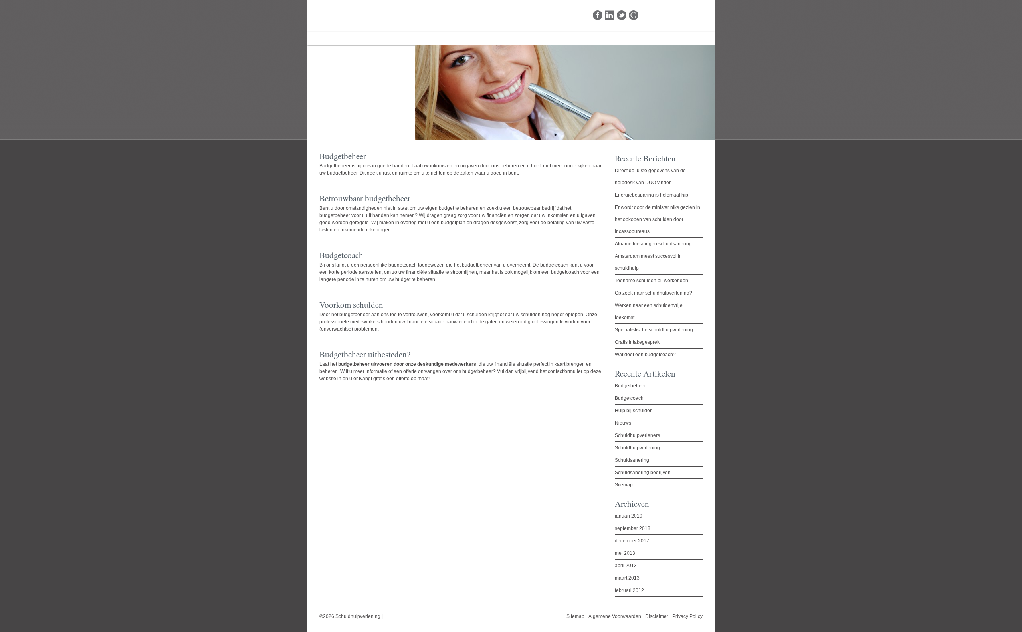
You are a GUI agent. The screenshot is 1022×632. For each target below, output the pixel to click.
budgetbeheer (477, 371)
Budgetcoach (629, 398)
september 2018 (632, 528)
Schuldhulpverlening (348, 15)
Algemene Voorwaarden (614, 616)
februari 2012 (629, 590)
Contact (434, 38)
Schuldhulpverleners (637, 435)
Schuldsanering (632, 460)
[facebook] (598, 15)
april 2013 (626, 565)
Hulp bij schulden (634, 410)
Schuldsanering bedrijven (643, 472)
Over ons (364, 38)
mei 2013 (625, 553)
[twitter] (622, 15)
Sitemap (624, 485)
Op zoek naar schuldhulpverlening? (653, 293)
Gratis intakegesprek (637, 342)
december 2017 (632, 541)
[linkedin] (610, 15)
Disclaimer (656, 616)
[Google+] (634, 15)
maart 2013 (627, 578)
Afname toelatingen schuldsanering (653, 244)
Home (327, 38)
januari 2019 (628, 516)
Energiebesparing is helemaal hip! (652, 195)
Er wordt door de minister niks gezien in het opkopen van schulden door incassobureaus (657, 219)
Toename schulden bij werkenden (651, 280)
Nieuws (623, 423)
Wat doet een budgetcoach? (645, 354)
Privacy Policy (687, 616)
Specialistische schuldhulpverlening (654, 330)
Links (400, 38)
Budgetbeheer (335, 166)
